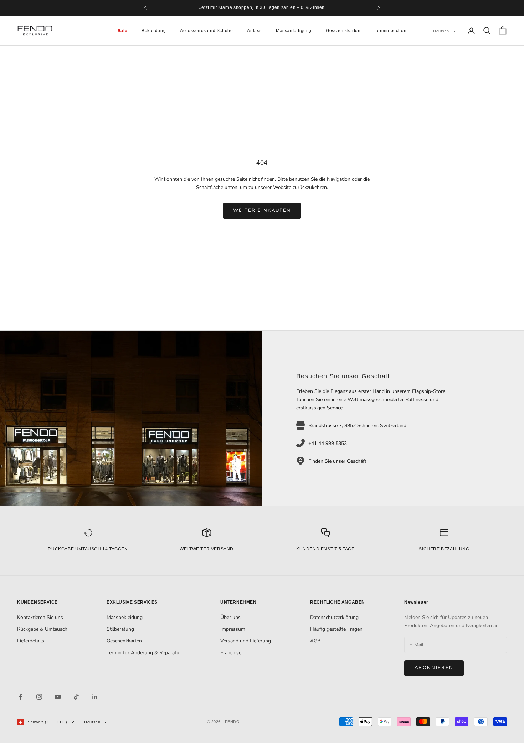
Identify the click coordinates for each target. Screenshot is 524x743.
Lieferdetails (30, 640)
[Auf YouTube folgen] (57, 696)
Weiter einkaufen (262, 210)
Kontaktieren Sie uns (40, 617)
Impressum (232, 629)
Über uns (230, 617)
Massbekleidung (125, 617)
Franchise (230, 652)
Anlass (254, 30)
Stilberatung (120, 629)
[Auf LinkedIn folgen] (94, 696)
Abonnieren (434, 668)
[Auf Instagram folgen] (39, 696)
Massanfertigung (294, 30)
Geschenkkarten (343, 30)
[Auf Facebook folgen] (20, 696)
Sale (122, 30)
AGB (315, 640)
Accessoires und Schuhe (206, 30)
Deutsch (441, 31)
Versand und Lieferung (245, 640)
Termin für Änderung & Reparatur (144, 652)
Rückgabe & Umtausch (42, 629)
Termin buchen (390, 30)
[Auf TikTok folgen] (76, 696)
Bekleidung (154, 30)
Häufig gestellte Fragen (336, 629)
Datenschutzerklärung (334, 617)
